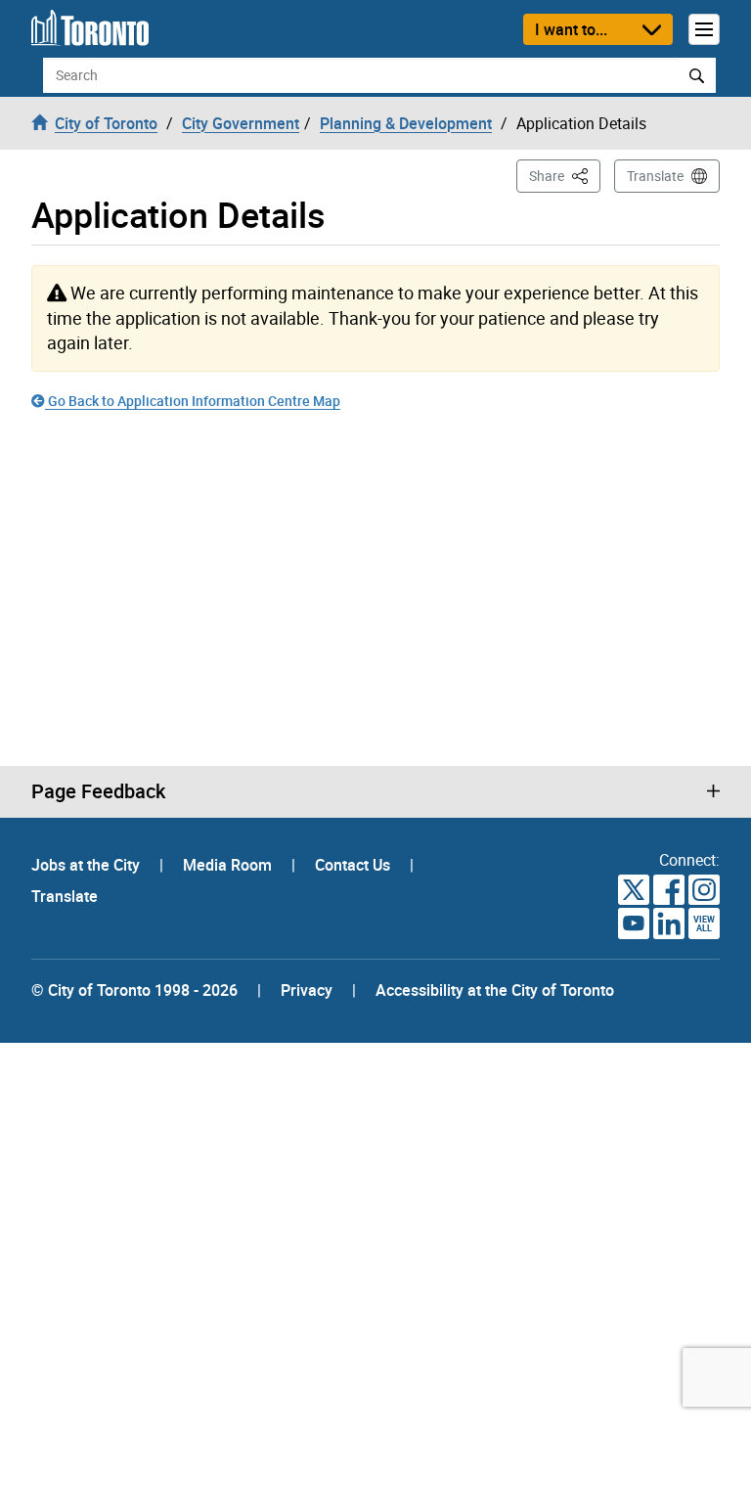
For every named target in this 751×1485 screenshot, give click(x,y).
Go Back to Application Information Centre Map (192, 400)
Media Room (229, 865)
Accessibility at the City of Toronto (495, 990)
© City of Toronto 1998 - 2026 (134, 990)
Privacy (306, 990)
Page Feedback (98, 791)
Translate (655, 175)
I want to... (571, 29)
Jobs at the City (87, 865)
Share (564, 175)
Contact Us (354, 865)
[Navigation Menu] (704, 29)
